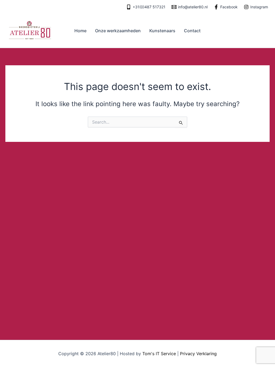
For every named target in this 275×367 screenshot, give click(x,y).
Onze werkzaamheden (118, 30)
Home (80, 30)
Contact (192, 30)
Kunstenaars (162, 30)
